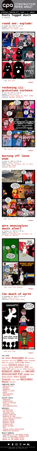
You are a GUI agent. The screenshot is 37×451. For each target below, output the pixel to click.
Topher (21, 29)
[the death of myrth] (18, 349)
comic (10, 27)
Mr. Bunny (5, 235)
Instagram (16, 444)
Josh (19, 149)
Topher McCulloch (30, 447)
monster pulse (8, 421)
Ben (24, 164)
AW (26, 358)
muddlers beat (8, 422)
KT (22, 95)
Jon (12, 29)
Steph (9, 165)
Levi (18, 368)
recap (26, 374)
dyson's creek (8, 391)
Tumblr (20, 444)
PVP (20, 374)
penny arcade (8, 426)
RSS (17, 448)
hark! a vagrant (9, 402)
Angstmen (18, 357)
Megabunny (20, 287)
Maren (16, 29)
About (32, 12)
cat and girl (8, 411)
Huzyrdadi (4, 364)
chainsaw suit (8, 413)
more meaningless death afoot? (15, 227)
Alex (12, 164)
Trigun (17, 379)
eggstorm (6, 399)
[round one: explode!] (18, 78)
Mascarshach (30, 368)
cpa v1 (15, 232)
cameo (20, 360)
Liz (17, 219)
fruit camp (19, 362)
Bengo (5, 439)
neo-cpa (15, 27)
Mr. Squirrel (14, 235)
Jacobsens (25, 234)
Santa (32, 374)
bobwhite (6, 389)
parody (30, 371)
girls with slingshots (12, 418)
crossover (32, 360)
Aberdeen (12, 97)
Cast (23, 12)
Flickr (24, 444)
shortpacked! (8, 394)
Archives (4, 12)
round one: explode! (17, 23)
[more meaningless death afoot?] (18, 285)
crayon (10, 287)
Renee (26, 95)
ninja (23, 371)
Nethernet (19, 97)
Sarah (3, 165)
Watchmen (26, 379)
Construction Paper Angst (18, 5)
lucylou (6, 404)
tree (12, 379)
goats (5, 392)
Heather (27, 362)
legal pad (6, 369)
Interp (12, 364)
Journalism (5, 367)
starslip (6, 395)
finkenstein (8, 401)
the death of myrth (16, 294)
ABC (3, 358)
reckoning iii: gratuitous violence (17, 89)
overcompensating (10, 406)
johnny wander (8, 419)
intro (21, 365)
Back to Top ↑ (23, 448)
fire (13, 219)
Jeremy (27, 365)
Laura (31, 367)
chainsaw (10, 149)
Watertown (12, 167)
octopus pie (8, 424)
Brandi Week (5, 360)
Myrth (12, 299)
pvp (4, 427)
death (9, 80)
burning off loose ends (15, 157)
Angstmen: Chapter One (19, 436)
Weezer (14, 351)
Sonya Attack (7, 377)
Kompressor (18, 367)
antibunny (18, 164)
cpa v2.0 (16, 94)
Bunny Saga (13, 360)
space (16, 377)
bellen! (6, 387)
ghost (13, 80)
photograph (9, 374)
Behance (28, 444)
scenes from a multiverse (13, 429)
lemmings (13, 368)
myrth (5, 438)
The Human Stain (22, 434)
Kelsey (18, 95)
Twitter (8, 444)
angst (8, 358)
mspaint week (11, 371)
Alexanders (7, 434)
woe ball (12, 382)
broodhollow (8, 410)
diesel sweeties (9, 414)
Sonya (17, 299)
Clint (12, 95)
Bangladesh (31, 358)
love (24, 369)
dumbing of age (9, 416)
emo (7, 362)
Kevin (11, 367)
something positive (11, 430)
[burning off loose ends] (18, 217)
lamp (26, 367)
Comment (31, 82)
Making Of (14, 12)
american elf (8, 386)
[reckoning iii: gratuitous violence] (18, 147)
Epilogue (11, 362)
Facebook (12, 444)
